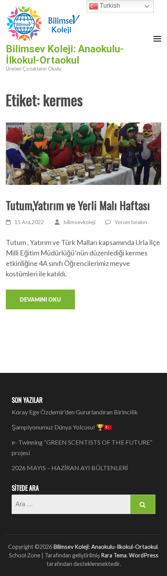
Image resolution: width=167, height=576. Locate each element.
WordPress (143, 555)
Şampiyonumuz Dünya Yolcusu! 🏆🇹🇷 (62, 427)
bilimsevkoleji (80, 222)
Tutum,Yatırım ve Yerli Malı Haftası (78, 205)
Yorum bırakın (131, 222)
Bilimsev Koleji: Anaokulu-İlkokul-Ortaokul (65, 54)
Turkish (109, 5)
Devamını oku (40, 299)
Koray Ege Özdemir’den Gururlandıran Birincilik (75, 412)
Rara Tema (114, 555)
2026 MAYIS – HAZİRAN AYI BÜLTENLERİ (70, 467)
